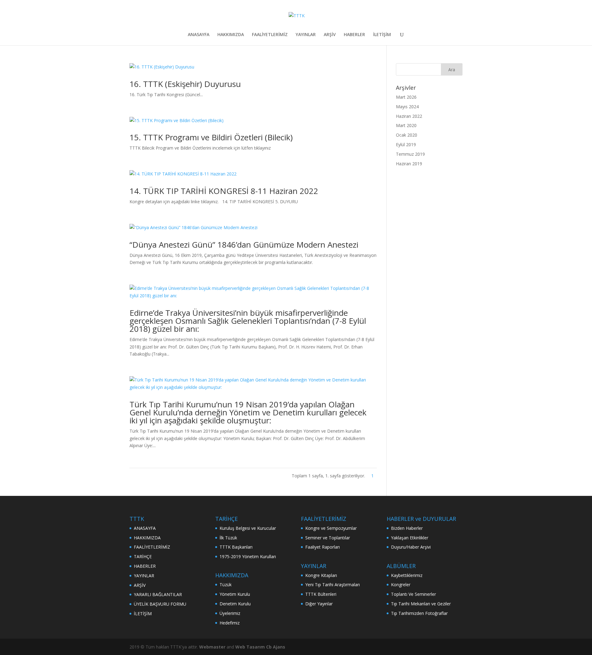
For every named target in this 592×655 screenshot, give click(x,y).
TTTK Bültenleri (320, 594)
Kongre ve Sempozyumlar (331, 528)
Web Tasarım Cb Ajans (260, 647)
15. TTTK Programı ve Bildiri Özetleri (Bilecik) (211, 137)
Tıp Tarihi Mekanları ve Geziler (421, 604)
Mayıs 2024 (407, 106)
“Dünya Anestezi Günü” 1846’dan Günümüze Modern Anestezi (244, 244)
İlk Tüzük (228, 538)
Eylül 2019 (406, 144)
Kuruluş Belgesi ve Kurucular (248, 528)
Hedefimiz (230, 623)
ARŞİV (330, 34)
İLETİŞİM (382, 34)
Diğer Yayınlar (319, 604)
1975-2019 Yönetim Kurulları (248, 556)
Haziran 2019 (409, 164)
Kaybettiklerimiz (406, 575)
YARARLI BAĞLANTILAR (158, 594)
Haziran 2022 (409, 116)
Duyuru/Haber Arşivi (411, 547)
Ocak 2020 (406, 135)
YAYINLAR (306, 34)
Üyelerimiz (230, 613)
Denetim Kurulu (235, 604)
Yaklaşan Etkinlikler (409, 538)
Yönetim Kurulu (235, 594)
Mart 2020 (406, 125)
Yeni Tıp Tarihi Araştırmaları (332, 584)
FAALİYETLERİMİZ (270, 34)
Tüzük (226, 584)
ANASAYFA (198, 34)
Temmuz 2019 (410, 154)
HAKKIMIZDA (230, 34)
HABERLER (354, 34)
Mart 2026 (406, 97)
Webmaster (213, 647)
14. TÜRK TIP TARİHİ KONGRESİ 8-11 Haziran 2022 (224, 190)
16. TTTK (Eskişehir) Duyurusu (185, 83)
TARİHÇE (143, 556)
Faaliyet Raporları (322, 547)
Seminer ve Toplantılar (327, 538)
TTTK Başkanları (236, 547)
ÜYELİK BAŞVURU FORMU (160, 604)
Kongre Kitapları (321, 575)
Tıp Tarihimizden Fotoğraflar (419, 613)
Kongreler (400, 584)
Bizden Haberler (407, 528)
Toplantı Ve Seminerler (413, 594)
